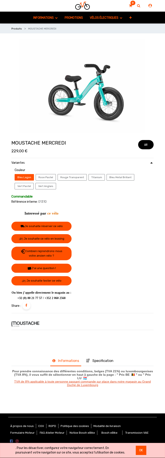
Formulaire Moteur (22, 432)
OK (141, 450)
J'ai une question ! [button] (44, 268)
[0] (130, 5)
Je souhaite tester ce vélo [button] (43, 280)
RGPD (52, 426)
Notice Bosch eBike (82, 432)
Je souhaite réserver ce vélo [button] (44, 226)
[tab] (65, 361)
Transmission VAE (137, 432)
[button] (130, 17)
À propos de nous (22, 426)
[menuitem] (73, 17)
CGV (41, 426)
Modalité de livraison (107, 426)
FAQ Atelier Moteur (52, 432)
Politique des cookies (75, 426)
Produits (16, 28)
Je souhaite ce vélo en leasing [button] (43, 238)
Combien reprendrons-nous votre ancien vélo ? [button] (43, 253)
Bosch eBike (109, 432)
